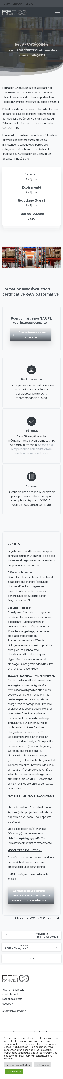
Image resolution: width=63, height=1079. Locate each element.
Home (9, 50)
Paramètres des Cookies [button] (18, 1064)
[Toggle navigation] (57, 12)
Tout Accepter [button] (14, 1071)
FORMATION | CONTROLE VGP (18, 3)
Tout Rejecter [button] (42, 1064)
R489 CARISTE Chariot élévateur (37, 50)
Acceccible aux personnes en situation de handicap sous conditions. (32, 449)
